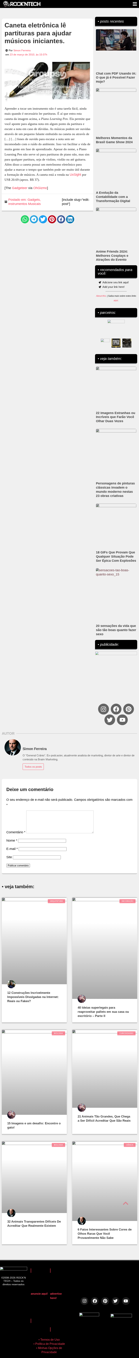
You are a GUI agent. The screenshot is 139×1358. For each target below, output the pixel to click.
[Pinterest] (128, 709)
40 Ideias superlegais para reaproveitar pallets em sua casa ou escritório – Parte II (103, 1012)
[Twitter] (109, 719)
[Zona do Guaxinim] (126, 343)
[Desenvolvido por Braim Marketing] (121, 1316)
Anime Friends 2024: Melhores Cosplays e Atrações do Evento (112, 256)
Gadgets (34, 200)
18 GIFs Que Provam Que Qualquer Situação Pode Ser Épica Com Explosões (116, 556)
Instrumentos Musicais (24, 204)
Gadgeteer (19, 188)
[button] (25, 219)
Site (9, 857)
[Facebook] (116, 709)
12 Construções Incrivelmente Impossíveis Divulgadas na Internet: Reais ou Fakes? (33, 997)
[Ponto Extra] (116, 343)
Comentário (15, 832)
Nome (11, 840)
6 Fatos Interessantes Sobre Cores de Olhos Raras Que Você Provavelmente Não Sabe (105, 1234)
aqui (116, 300)
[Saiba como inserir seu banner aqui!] (105, 343)
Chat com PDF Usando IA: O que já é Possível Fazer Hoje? (116, 78)
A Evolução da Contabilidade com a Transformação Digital (113, 197)
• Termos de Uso (49, 1339)
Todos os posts (33, 766)
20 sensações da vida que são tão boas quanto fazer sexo (116, 630)
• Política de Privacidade (49, 1343)
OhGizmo (40, 188)
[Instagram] (103, 709)
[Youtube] (122, 719)
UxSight (75, 174)
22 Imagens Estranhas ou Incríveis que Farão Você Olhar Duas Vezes (115, 417)
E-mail (12, 849)
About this (101, 296)
